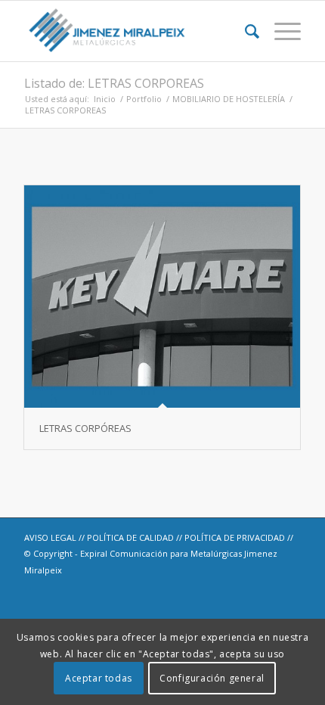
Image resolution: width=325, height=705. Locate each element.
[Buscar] (244, 31)
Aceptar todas (98, 678)
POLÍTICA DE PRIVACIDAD (234, 537)
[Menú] (280, 31)
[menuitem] (244, 31)
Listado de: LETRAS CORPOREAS (114, 83)
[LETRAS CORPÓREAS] (162, 296)
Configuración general (212, 678)
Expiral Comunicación (124, 553)
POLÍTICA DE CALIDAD (130, 537)
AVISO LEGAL (50, 537)
